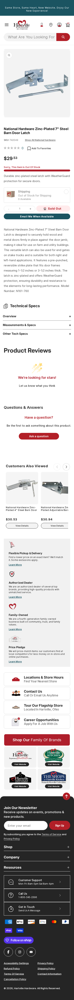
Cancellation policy (15, 979)
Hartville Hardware (25, 988)
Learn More (15, 564)
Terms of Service (51, 834)
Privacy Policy (12, 838)
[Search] (63, 37)
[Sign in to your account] (59, 24)
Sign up (59, 825)
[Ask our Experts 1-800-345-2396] (42, 25)
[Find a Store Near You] (50, 24)
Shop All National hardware (40, 140)
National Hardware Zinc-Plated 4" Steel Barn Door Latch (21, 509)
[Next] (66, 466)
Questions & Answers (23, 407)
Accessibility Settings (16, 962)
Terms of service (14, 973)
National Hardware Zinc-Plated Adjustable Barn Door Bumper (56, 509)
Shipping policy (46, 968)
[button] (6, 25)
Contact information (49, 973)
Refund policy (12, 968)
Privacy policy (46, 962)
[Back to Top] (66, 796)
